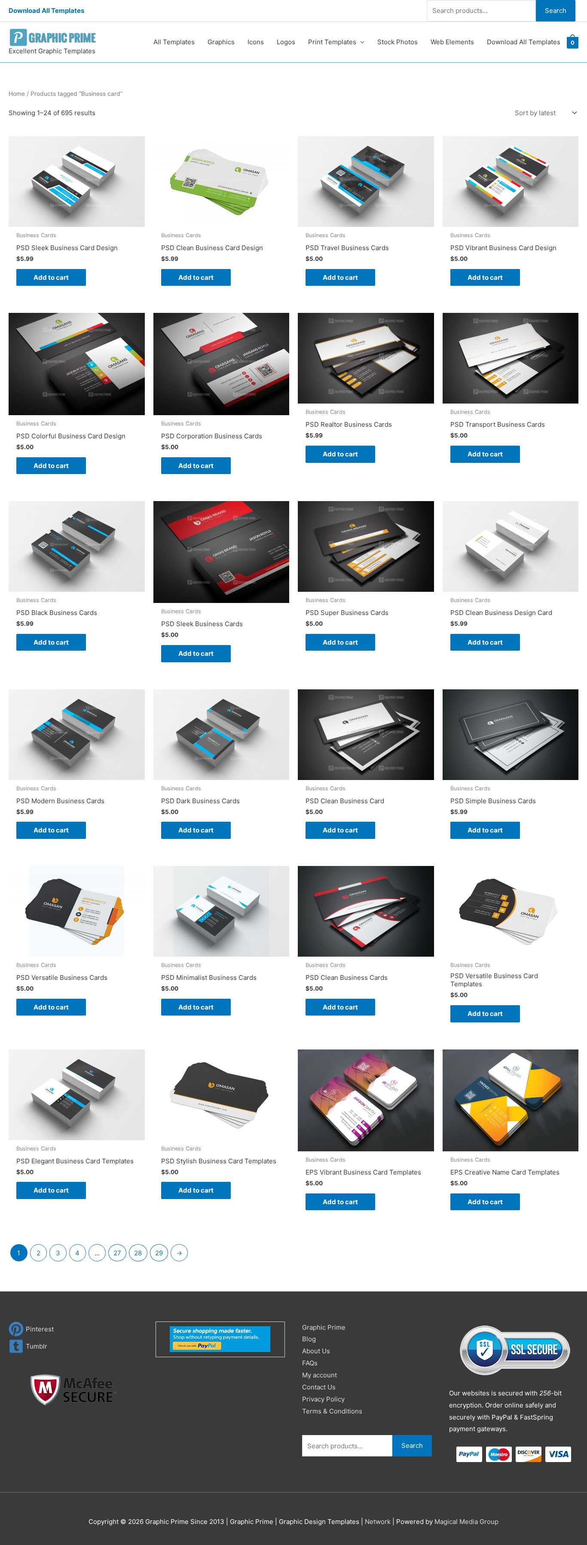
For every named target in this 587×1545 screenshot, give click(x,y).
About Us (316, 1351)
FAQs (310, 1363)
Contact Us (319, 1387)
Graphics (221, 42)
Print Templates (332, 42)
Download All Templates (46, 10)
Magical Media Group (466, 1521)
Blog (309, 1339)
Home (17, 93)
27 (117, 1253)
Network (378, 1521)
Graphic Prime (323, 1327)
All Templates (174, 42)
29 (159, 1253)
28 (138, 1253)
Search (555, 10)
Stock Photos (397, 42)
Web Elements (452, 42)
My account (319, 1375)
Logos (286, 42)
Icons (256, 42)
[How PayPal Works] (220, 1338)
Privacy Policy (323, 1399)
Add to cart (51, 277)
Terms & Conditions (332, 1411)
